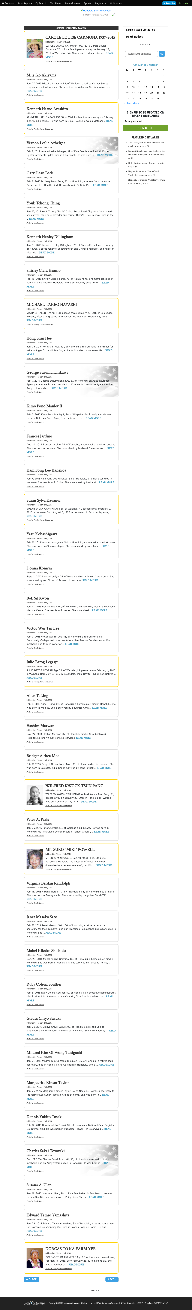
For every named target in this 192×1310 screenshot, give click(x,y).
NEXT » (112, 1279)
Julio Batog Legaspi (42, 662)
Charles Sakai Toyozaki (46, 1151)
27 (151, 98)
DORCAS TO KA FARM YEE (70, 1249)
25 (139, 98)
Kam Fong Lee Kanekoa (46, 470)
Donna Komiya (39, 568)
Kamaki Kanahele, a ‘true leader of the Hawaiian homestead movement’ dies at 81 (146, 154)
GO (161, 53)
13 (151, 87)
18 (139, 92)
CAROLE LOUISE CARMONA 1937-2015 (80, 37)
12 (145, 87)
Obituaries (116, 3)
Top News (56, 3)
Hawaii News (72, 3)
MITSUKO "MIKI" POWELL (70, 849)
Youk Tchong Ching (43, 203)
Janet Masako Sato (42, 917)
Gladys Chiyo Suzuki (44, 1018)
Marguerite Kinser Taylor (48, 1082)
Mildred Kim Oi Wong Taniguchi (54, 1052)
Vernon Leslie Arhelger (46, 143)
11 (139, 87)
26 (145, 98)
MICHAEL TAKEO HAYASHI (52, 304)
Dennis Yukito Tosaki (45, 1117)
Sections (9, 3)
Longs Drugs (151, 3)
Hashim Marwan (40, 725)
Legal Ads (100, 3)
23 (127, 98)
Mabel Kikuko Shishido (46, 950)
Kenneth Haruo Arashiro (47, 109)
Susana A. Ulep (39, 1185)
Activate (183, 3)
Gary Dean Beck (40, 173)
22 (163, 92)
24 (133, 98)
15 (163, 87)
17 (133, 92)
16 (127, 92)
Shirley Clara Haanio (44, 270)
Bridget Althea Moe (43, 756)
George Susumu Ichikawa (47, 372)
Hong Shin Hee (39, 338)
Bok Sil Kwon (38, 598)
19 (145, 92)
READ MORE (34, 91)
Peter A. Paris (38, 819)
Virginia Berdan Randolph (48, 883)
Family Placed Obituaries (62, 61)
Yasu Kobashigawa (42, 534)
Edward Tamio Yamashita (48, 1215)
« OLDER (31, 1279)
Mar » (136, 103)
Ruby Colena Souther (44, 984)
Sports (87, 3)
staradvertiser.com (72, 1303)
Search (42, 3)
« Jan (127, 103)
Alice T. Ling (37, 695)
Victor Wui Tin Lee (43, 628)
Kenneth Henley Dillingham (50, 237)
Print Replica (25, 3)
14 (157, 87)
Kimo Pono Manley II (44, 406)
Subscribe (169, 3)
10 (133, 87)
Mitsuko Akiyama (41, 75)
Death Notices (39, 95)
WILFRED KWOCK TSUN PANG (74, 786)
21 (157, 92)
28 (157, 98)
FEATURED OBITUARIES (145, 137)
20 (151, 92)
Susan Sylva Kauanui (43, 500)
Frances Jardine (39, 436)
